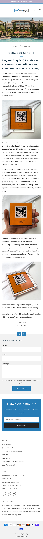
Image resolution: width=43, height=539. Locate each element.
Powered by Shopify (21, 534)
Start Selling (6, 444)
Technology (25, 46)
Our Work (6, 458)
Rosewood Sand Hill (10, 77)
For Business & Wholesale (12, 451)
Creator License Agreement (13, 462)
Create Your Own (8, 448)
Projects (16, 46)
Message (5, 364)
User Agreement (8, 465)
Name (4, 345)
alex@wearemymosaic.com (13, 475)
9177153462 (6, 479)
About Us (5, 455)
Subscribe (21, 426)
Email (4, 354)
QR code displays (26, 314)
